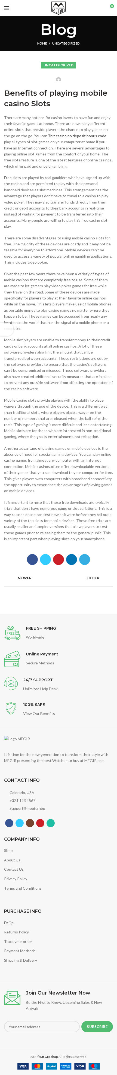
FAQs (9, 922)
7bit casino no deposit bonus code (77, 135)
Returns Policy (16, 932)
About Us (12, 860)
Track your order (18, 941)
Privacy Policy (15, 878)
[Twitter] (45, 559)
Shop (8, 850)
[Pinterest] (58, 559)
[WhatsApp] (51, 823)
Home (42, 43)
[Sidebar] (7, 329)
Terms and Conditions (23, 888)
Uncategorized (66, 43)
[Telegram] (84, 559)
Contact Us (14, 869)
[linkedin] (71, 559)
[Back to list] (58, 578)
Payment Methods (20, 950)
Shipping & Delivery (20, 960)
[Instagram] (30, 823)
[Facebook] (32, 559)
